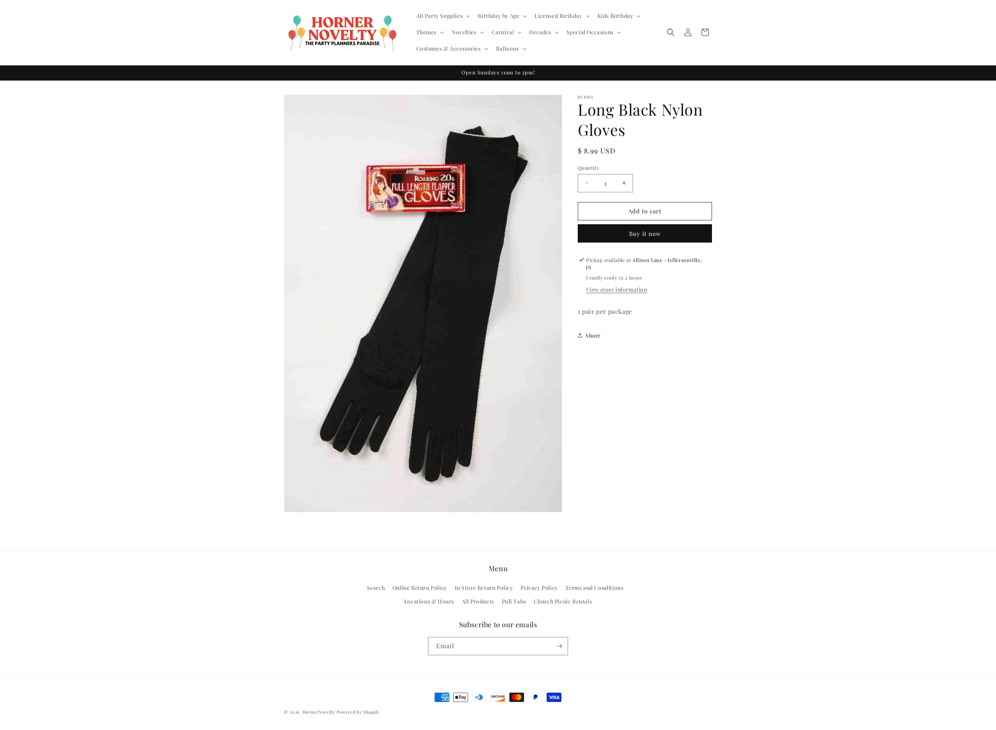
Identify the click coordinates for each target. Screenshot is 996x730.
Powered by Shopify (358, 712)
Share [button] (593, 335)
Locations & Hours (429, 601)
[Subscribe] (559, 646)
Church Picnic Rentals (563, 601)
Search (376, 588)
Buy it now (645, 233)
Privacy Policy (539, 588)
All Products (478, 601)
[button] (442, 16)
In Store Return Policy (484, 588)
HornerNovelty (319, 712)
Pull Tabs (514, 601)
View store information (616, 289)
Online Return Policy (420, 588)
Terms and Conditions (594, 588)
